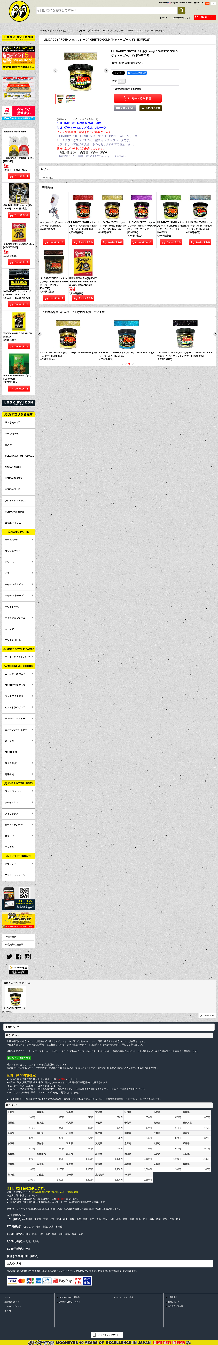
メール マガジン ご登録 (123, 1297)
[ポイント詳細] (18, 55)
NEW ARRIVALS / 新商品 (69, 1297)
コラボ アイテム (13, 523)
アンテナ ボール (13, 640)
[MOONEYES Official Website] (18, 49)
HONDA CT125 (12, 489)
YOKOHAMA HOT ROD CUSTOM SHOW (20, 456)
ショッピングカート (12, 1306)
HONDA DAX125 (13, 478)
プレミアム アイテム (15, 500)
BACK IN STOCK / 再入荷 (69, 1302)
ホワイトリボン (12, 606)
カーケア (9, 629)
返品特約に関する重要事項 (128, 89)
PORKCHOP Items (14, 511)
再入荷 (8, 445)
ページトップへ (209, 1015)
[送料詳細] (18, 60)
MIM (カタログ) (12, 422)
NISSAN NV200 (13, 467)
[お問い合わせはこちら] (18, 66)
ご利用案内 (11, 937)
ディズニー (10, 847)
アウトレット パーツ (15, 875)
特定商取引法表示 (14, 944)
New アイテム (12, 433)
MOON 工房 (11, 752)
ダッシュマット (12, 551)
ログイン (165, 18)
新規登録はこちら (182, 18)
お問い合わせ (173, 1302)
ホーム (7, 1297)
